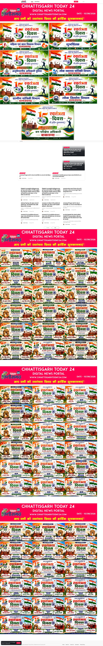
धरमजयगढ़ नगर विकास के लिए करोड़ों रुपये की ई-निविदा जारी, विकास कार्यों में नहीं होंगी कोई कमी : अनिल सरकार (73, 165)
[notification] (79, 1)
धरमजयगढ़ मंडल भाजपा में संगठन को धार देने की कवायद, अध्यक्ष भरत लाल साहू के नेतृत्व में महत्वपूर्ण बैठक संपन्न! (72, 190)
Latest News (66, 147)
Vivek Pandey (68, 154)
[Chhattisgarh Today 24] (23, 2)
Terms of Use (8, 643)
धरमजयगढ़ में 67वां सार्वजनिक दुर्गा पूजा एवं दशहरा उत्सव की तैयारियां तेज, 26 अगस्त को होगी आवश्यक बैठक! (30, 216)
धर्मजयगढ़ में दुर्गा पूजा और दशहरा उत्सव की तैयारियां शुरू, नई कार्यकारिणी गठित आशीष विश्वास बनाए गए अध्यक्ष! (72, 151)
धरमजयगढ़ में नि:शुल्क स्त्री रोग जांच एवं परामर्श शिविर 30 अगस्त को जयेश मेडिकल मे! (72, 203)
